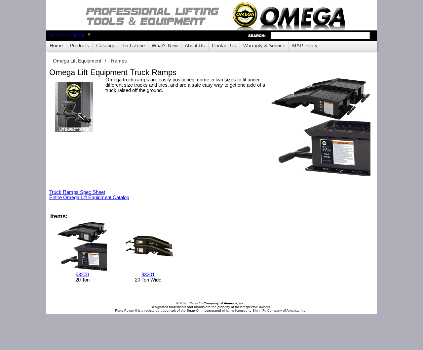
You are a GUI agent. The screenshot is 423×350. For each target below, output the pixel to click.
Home (56, 45)
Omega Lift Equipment (77, 61)
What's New (165, 45)
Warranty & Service (264, 45)
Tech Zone (133, 45)
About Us (195, 45)
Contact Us (224, 45)
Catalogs (105, 45)
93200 (82, 274)
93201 (148, 274)
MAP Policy (305, 45)
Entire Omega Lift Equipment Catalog (89, 197)
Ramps (119, 61)
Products (79, 45)
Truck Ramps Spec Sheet (77, 192)
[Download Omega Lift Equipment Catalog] (74, 107)
